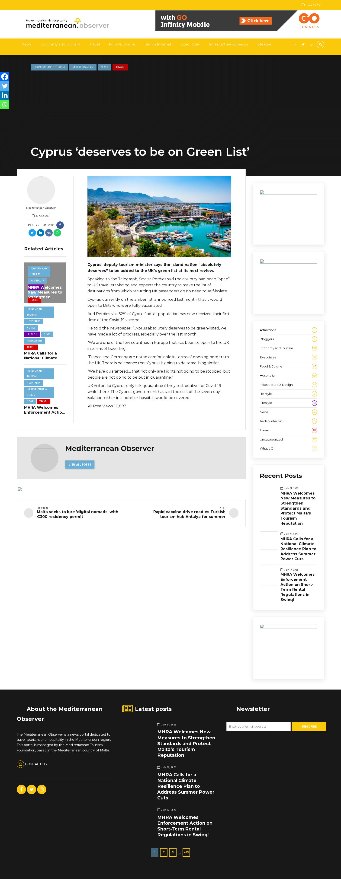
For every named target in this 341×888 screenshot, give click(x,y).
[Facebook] (4, 76)
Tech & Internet (157, 44)
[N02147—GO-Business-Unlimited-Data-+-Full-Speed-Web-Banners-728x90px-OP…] (239, 30)
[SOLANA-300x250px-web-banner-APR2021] (288, 193)
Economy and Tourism (60, 44)
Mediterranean (83, 67)
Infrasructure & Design (228, 44)
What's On (287, 448)
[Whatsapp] (4, 104)
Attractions (287, 330)
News (26, 44)
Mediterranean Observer (41, 207)
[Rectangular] (288, 627)
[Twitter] (4, 86)
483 (186, 852)
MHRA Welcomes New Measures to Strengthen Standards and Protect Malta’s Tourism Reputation (186, 743)
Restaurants (34, 340)
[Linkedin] (4, 95)
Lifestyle (264, 44)
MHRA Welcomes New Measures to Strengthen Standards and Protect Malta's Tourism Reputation (297, 508)
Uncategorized (288, 439)
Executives (190, 44)
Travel (94, 44)
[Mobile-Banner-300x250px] (288, 262)
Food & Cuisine (122, 44)
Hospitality (37, 280)
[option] (159, 216)
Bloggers (287, 339)
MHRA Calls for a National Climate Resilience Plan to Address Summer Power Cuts (298, 549)
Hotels (31, 327)
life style (287, 394)
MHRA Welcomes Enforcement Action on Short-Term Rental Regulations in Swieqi (297, 587)
